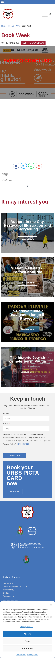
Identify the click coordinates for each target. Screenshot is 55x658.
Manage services (26, 627)
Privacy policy (32, 655)
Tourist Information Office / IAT (15, 586)
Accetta (28, 634)
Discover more (27, 239)
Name (6, 413)
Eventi (11, 26)
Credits (6, 593)
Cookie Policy (21, 655)
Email (5, 423)
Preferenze (27, 648)
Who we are (8, 583)
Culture (7, 180)
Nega (27, 641)
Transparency (8, 596)
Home (3, 26)
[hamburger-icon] (45, 14)
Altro (18, 26)
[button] (51, 604)
